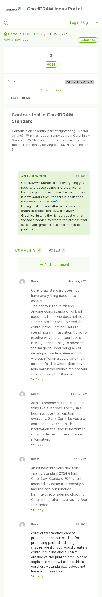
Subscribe (88, 40)
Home (12, 34)
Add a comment (56, 265)
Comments (27, 250)
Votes (56, 250)
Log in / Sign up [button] (83, 22)
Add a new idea (16, 39)
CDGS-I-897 (33, 34)
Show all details (51, 90)
